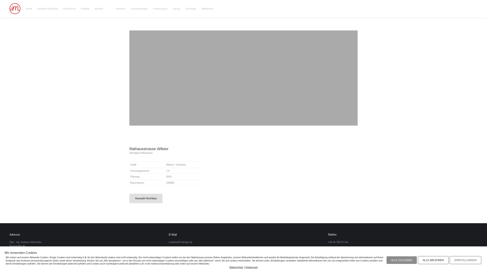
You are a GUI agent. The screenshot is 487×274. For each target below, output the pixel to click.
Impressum (251, 267)
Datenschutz (236, 267)
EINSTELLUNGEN (465, 260)
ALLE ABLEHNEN (433, 260)
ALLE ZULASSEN (401, 260)
